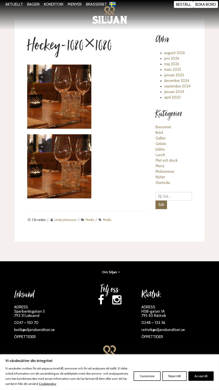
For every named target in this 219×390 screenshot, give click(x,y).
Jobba (160, 149)
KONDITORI (53, 4)
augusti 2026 (174, 53)
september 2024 (177, 86)
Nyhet (160, 177)
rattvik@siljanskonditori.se (163, 329)
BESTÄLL (183, 4)
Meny (159, 166)
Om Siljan (109, 272)
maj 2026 (171, 64)
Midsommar (164, 171)
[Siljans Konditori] (109, 15)
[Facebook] (101, 299)
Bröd (159, 132)
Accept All (201, 376)
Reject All (175, 376)
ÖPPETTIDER (25, 336)
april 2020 (172, 97)
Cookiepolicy (47, 384)
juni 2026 (171, 58)
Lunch (160, 155)
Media (90, 220)
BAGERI (33, 4)
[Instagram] (117, 299)
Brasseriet (163, 127)
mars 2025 (172, 69)
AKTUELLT (14, 4)
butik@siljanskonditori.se (34, 329)
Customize (147, 376)
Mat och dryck (166, 160)
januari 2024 (174, 92)
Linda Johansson (65, 220)
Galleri (160, 138)
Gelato (160, 144)
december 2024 (176, 80)
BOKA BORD (205, 4)
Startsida (162, 182)
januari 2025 (174, 75)
